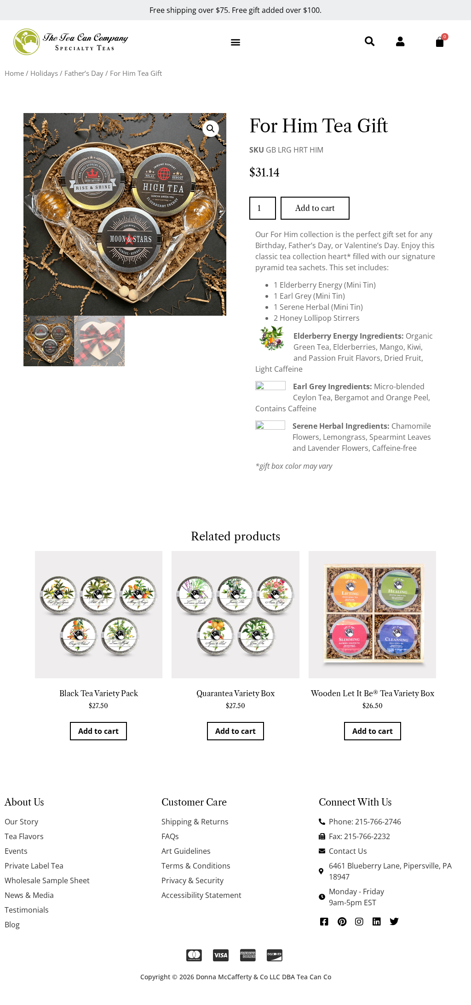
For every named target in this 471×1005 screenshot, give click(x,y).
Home (14, 73)
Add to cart (315, 208)
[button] (235, 42)
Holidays (44, 73)
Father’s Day (83, 73)
